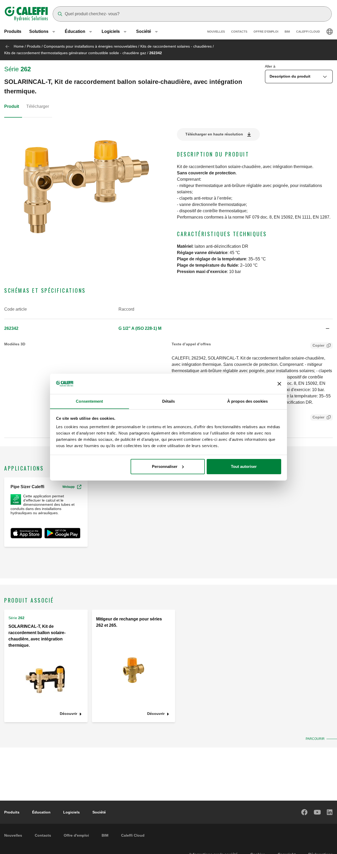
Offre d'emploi (266, 31)
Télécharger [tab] (37, 106)
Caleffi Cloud (308, 31)
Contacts (239, 31)
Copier (318, 345)
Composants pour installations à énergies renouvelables (90, 46)
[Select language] (329, 31)
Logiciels (71, 812)
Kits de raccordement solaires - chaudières (176, 46)
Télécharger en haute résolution (214, 134)
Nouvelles (216, 31)
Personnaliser (164, 466)
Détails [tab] (168, 401)
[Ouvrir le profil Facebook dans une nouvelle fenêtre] (304, 812)
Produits (12, 31)
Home (19, 46)
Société (99, 812)
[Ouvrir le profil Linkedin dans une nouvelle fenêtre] (329, 812)
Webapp (68, 487)
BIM (287, 31)
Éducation (41, 812)
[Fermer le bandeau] (279, 384)
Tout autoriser (244, 466)
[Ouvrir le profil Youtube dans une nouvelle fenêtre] (317, 812)
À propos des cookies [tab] (247, 401)
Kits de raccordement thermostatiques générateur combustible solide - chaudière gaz (75, 53)
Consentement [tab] (89, 401)
